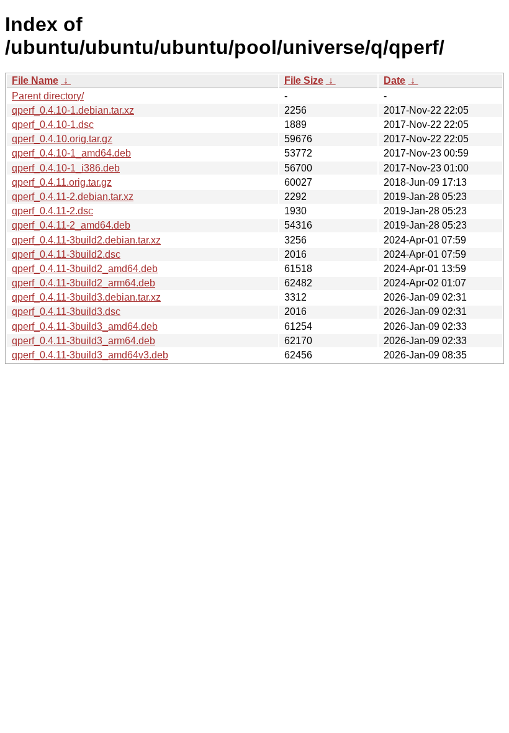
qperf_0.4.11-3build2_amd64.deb (85, 268)
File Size (303, 80)
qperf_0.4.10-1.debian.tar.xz (73, 110)
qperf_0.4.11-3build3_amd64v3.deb (90, 355)
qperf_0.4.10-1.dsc (53, 124)
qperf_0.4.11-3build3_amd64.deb (85, 326)
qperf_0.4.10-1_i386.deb (66, 168)
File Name (35, 80)
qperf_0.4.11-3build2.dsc (66, 254)
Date (394, 80)
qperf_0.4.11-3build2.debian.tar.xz (86, 240)
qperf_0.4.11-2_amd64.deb (71, 225)
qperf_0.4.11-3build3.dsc (66, 311)
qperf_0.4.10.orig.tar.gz (62, 139)
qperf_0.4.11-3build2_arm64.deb (83, 283)
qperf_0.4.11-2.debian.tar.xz (72, 196)
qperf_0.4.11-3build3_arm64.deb (83, 340)
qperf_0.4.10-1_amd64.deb (71, 153)
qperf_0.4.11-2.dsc (52, 211)
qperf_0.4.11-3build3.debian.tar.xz (86, 297)
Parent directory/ (48, 96)
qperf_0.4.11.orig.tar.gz (62, 182)
